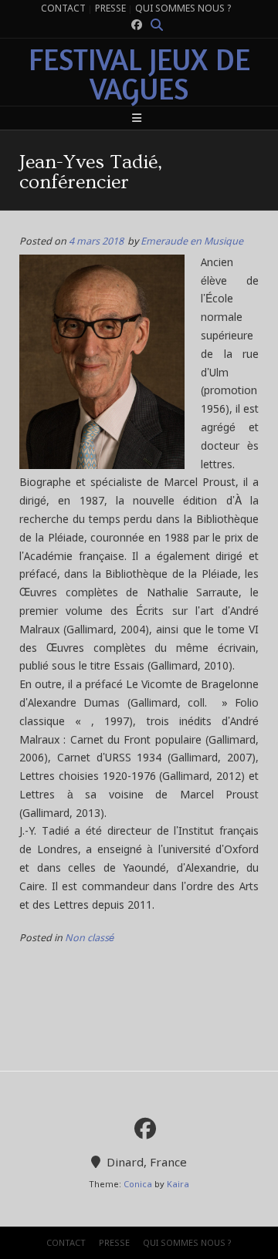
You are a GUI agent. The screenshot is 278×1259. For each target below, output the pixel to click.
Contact (63, 9)
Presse (110, 9)
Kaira (178, 1185)
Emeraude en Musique (192, 241)
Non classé (89, 938)
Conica (138, 1185)
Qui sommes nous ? (183, 9)
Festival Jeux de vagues (139, 74)
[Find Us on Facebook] (136, 26)
